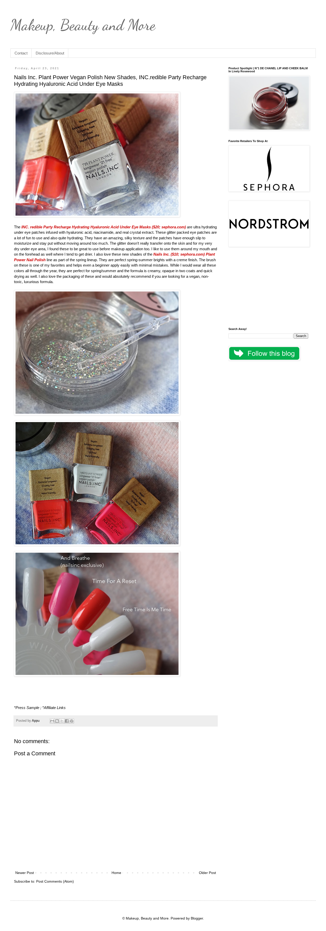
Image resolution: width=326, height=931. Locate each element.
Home (116, 873)
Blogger (197, 918)
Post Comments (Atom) (55, 881)
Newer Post (24, 873)
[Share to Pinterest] (71, 721)
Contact (21, 53)
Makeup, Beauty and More (82, 25)
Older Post (207, 873)
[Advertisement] (268, 288)
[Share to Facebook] (66, 721)
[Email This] (52, 721)
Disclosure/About (50, 53)
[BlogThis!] (57, 721)
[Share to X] (61, 721)
